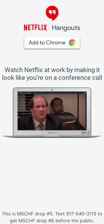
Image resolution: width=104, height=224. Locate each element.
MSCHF (26, 214)
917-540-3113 (81, 214)
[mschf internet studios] (79, 129)
